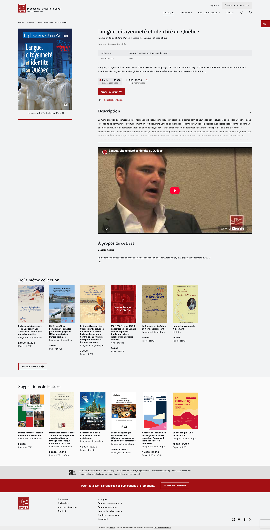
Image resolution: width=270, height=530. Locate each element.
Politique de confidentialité (162, 527)
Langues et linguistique (155, 37)
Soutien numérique (107, 507)
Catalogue (168, 12)
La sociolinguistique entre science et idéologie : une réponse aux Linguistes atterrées (123, 436)
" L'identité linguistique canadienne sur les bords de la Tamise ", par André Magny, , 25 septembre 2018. (153, 257)
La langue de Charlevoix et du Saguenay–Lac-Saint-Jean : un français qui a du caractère (30, 330)
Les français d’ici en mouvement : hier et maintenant (90, 435)
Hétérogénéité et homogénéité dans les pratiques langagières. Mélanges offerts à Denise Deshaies (60, 331)
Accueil (21, 22)
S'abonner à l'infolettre (175, 485)
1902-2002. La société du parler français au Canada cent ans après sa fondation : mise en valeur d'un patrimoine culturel (123, 333)
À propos (214, 5)
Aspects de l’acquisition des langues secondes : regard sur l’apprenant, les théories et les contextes (154, 438)
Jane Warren (123, 37)
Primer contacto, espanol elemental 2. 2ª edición (30, 434)
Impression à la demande (110, 511)
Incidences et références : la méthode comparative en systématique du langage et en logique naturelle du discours (62, 438)
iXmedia (112, 527)
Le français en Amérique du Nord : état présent (154, 327)
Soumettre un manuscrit (237, 5)
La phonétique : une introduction (183, 434)
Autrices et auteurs (209, 12)
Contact (229, 12)
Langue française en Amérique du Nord (148, 52)
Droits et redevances (108, 515)
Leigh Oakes (108, 37)
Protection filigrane (114, 100)
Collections (186, 12)
